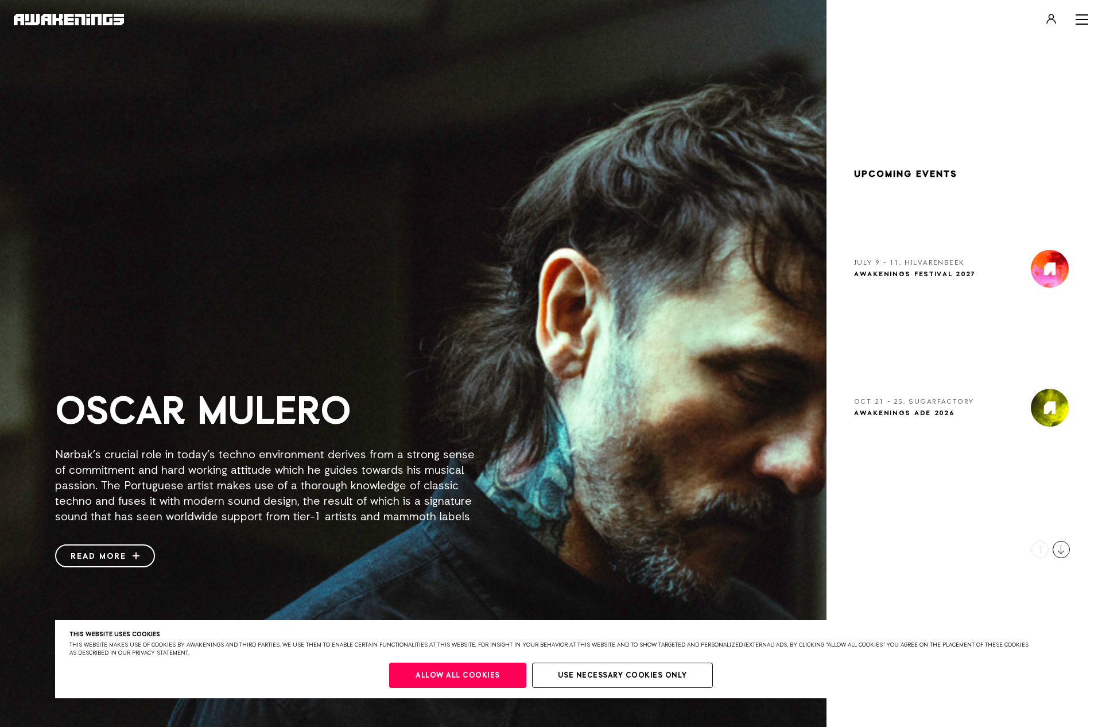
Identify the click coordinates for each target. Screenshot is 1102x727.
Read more (100, 556)
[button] (1040, 549)
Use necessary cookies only (622, 675)
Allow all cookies (458, 675)
